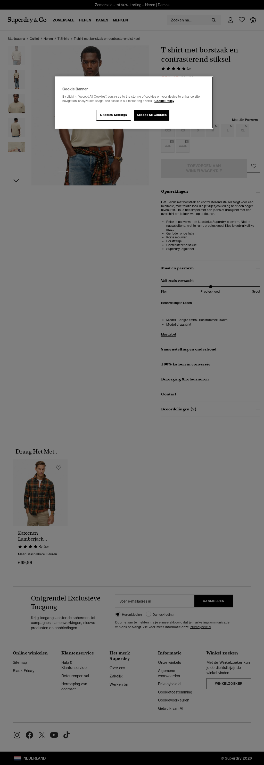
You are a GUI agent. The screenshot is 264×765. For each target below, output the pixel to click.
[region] (134, 102)
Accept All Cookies (152, 115)
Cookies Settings (113, 115)
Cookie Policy (164, 101)
